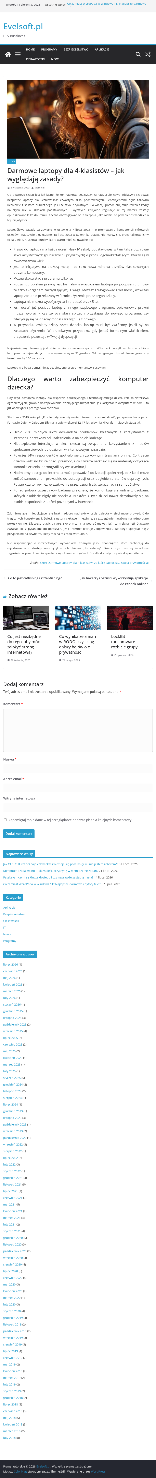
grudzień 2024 (13, 1084)
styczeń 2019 (12, 1391)
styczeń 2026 (12, 1004)
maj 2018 (9, 1418)
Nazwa (9, 759)
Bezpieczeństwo (76, 49)
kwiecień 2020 (12, 1291)
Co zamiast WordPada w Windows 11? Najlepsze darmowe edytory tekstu (52, 884)
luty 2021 (9, 1224)
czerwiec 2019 (12, 1358)
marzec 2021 (12, 1218)
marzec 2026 (12, 991)
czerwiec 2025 (12, 1044)
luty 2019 (9, 1384)
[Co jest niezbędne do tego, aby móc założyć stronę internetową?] (26, 608)
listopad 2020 (12, 1244)
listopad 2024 (12, 1091)
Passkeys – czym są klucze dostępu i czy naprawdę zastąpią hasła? (48, 877)
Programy (49, 49)
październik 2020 (14, 1251)
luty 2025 (9, 1071)
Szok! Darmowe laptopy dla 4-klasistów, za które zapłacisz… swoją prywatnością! (94, 563)
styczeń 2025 (12, 1078)
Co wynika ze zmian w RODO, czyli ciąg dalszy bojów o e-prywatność (77, 644)
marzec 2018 (12, 1431)
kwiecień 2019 (12, 1371)
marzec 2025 (12, 1064)
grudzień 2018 (13, 1398)
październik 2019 (14, 1331)
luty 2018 (9, 1438)
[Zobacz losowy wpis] (148, 54)
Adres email (13, 779)
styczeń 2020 (12, 1311)
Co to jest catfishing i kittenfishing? (35, 578)
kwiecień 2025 (12, 1058)
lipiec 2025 (10, 1038)
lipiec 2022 (10, 1158)
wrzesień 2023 (13, 1131)
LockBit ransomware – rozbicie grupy (124, 642)
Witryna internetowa (19, 798)
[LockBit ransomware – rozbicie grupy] (130, 608)
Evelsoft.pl (23, 26)
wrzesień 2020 (13, 1258)
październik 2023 (14, 1124)
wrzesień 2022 (13, 1144)
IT (4, 927)
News (55, 59)
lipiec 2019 (10, 1351)
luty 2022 (9, 1164)
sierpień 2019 (12, 1344)
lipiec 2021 (10, 1191)
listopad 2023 (12, 1118)
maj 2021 (9, 1204)
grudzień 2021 (13, 1178)
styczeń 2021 (12, 1231)
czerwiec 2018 (12, 1411)
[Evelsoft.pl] (8, 54)
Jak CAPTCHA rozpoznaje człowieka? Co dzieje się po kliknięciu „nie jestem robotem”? (60, 864)
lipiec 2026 (10, 964)
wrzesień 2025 (13, 1031)
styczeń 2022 (12, 1171)
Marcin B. (40, 187)
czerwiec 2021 (12, 1198)
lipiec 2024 (10, 1104)
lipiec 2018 (10, 1404)
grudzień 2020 (13, 1238)
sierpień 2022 (12, 1151)
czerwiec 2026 (12, 971)
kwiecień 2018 (12, 1424)
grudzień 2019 (13, 1318)
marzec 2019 (12, 1378)
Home (30, 49)
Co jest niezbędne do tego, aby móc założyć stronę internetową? (24, 644)
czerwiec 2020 (12, 1278)
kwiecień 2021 (12, 1211)
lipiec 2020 (10, 1271)
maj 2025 (9, 1051)
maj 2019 (9, 1364)
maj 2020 (9, 1284)
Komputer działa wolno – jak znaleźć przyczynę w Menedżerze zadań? (50, 871)
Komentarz (13, 704)
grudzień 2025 (13, 1011)
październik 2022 (14, 1138)
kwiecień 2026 (12, 984)
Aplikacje (102, 49)
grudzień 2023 (13, 1111)
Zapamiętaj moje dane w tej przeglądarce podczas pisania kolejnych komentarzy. (70, 820)
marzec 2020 (12, 1298)
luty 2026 (9, 998)
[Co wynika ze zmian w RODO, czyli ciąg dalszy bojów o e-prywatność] (78, 608)
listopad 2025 (12, 1018)
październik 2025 (14, 1024)
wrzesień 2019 (13, 1338)
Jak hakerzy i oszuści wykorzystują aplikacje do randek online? (114, 581)
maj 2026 (9, 978)
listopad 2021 (12, 1184)
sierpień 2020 (12, 1264)
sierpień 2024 (12, 1098)
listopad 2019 (12, 1324)
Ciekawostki (35, 59)
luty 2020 (9, 1304)
